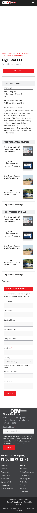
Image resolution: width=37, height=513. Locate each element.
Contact (8, 88)
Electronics (8, 53)
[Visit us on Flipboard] (21, 459)
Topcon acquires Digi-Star (15, 205)
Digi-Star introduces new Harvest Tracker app (11, 163)
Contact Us (28, 502)
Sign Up (9, 448)
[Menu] (33, 3)
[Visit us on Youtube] (16, 459)
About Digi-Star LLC (13, 107)
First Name (8, 301)
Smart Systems (22, 53)
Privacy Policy (20, 443)
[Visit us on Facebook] (2, 459)
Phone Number (10, 329)
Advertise (12, 500)
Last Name (9, 310)
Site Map (19, 505)
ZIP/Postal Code (10, 372)
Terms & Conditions (14, 502)
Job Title (8, 348)
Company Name (10, 339)
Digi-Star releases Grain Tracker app (12, 177)
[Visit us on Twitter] (7, 459)
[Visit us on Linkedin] (12, 459)
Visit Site (18, 71)
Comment (8, 381)
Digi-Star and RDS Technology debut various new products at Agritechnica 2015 (12, 149)
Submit (9, 393)
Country (7, 357)
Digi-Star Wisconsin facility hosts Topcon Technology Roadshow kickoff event (12, 192)
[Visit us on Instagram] (26, 459)
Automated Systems (13, 55)
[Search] (27, 3)
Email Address (10, 320)
